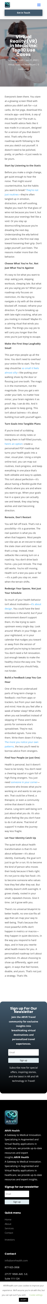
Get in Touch (23, 12)
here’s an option (13, 443)
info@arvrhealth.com (16, 1260)
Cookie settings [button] (36, 1295)
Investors (10, 1239)
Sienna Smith (17, 60)
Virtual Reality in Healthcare (22, 64)
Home (8, 1219)
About (8, 1223)
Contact (9, 1232)
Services (9, 1228)
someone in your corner (24, 782)
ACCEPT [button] (23, 1300)
